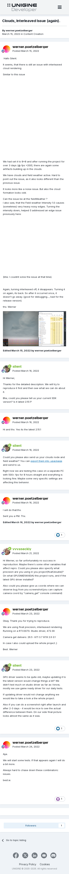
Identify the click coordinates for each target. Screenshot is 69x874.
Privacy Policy (27, 864)
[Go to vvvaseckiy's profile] (6, 551)
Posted (26, 50)
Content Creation (33, 33)
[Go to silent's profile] (6, 369)
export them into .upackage (46, 461)
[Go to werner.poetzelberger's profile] (6, 49)
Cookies (45, 864)
